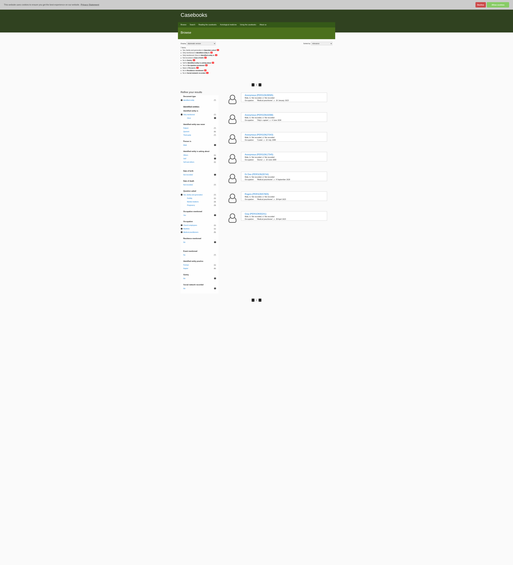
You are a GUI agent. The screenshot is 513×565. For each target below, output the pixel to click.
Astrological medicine (228, 25)
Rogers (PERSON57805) (257, 194)
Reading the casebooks (208, 25)
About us (263, 25)
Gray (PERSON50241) (255, 214)
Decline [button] (480, 5)
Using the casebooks (248, 25)
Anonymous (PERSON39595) (259, 95)
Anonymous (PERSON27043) (259, 135)
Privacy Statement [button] (90, 5)
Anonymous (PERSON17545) (259, 154)
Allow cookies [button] (498, 5)
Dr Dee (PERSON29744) (257, 174)
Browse (183, 25)
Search (192, 25)
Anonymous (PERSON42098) (259, 115)
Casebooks (194, 15)
